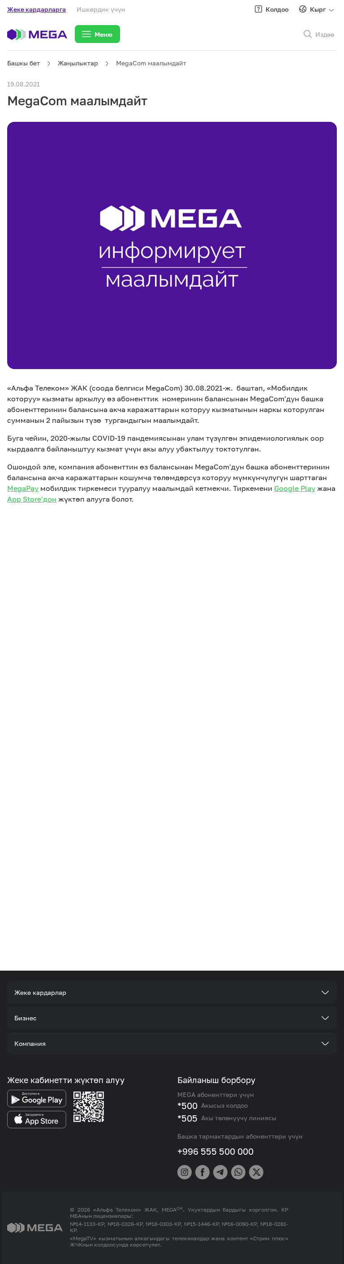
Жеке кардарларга (36, 9)
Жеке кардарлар (40, 992)
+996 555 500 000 (215, 1151)
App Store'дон (31, 498)
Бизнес (25, 1018)
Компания (30, 1043)
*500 (187, 1105)
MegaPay (23, 488)
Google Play (294, 488)
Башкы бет (23, 63)
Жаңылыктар (78, 63)
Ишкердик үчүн (101, 9)
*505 (187, 1118)
